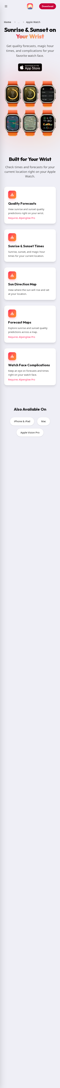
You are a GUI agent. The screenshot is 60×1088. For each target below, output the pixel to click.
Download (47, 6)
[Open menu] (6, 6)
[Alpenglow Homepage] (30, 6)
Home (7, 22)
